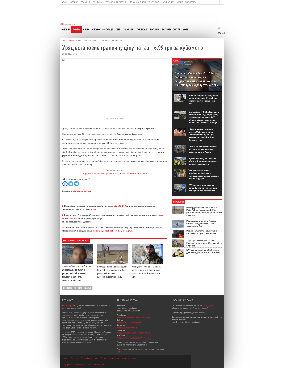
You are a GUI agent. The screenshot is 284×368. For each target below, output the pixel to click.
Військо (96, 29)
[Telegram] (76, 183)
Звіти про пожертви (96, 365)
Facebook (108, 231)
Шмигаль (87, 288)
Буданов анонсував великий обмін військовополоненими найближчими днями (203, 161)
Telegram (97, 231)
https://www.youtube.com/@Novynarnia (134, 338)
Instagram (127, 231)
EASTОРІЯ (166, 29)
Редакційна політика (89, 358)
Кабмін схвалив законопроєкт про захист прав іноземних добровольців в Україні (203, 149)
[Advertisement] (142, 13)
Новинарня (68, 306)
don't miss (67, 288)
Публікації (142, 29)
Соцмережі (128, 29)
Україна (76, 29)
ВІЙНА (86, 29)
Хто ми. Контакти (129, 358)
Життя (176, 29)
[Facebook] (65, 183)
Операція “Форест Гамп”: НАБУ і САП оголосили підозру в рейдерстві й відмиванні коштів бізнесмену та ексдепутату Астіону (77, 273)
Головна (65, 29)
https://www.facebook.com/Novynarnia (133, 318)
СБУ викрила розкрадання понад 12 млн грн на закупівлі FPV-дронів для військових (203, 188)
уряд (80, 288)
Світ (118, 29)
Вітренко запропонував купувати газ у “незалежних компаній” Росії (115, 173)
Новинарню (208, 306)
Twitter (118, 231)
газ (75, 288)
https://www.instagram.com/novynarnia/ (134, 333)
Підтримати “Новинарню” (74, 365)
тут (94, 209)
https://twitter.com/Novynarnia (129, 323)
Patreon (120, 352)
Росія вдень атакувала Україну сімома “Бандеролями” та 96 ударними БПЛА (201, 223)
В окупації (107, 29)
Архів (185, 29)
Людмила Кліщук (82, 191)
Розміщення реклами (110, 358)
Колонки (154, 29)
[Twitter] (70, 183)
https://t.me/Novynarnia (127, 328)
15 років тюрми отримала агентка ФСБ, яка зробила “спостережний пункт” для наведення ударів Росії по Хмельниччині (201, 134)
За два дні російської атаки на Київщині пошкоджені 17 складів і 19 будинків (204, 243)
